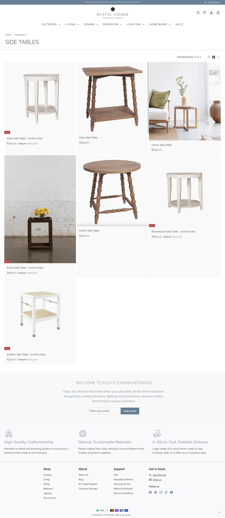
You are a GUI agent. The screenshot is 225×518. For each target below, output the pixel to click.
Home (8, 35)
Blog (81, 479)
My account (49, 498)
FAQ (116, 475)
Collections (20, 35)
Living (71, 24)
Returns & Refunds (123, 488)
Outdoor (50, 24)
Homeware (158, 24)
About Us (83, 475)
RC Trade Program (88, 484)
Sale (179, 24)
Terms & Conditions (123, 493)
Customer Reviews (88, 488)
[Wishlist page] (204, 12)
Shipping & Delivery (124, 479)
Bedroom (111, 24)
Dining (90, 24)
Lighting (134, 24)
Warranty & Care (122, 484)
